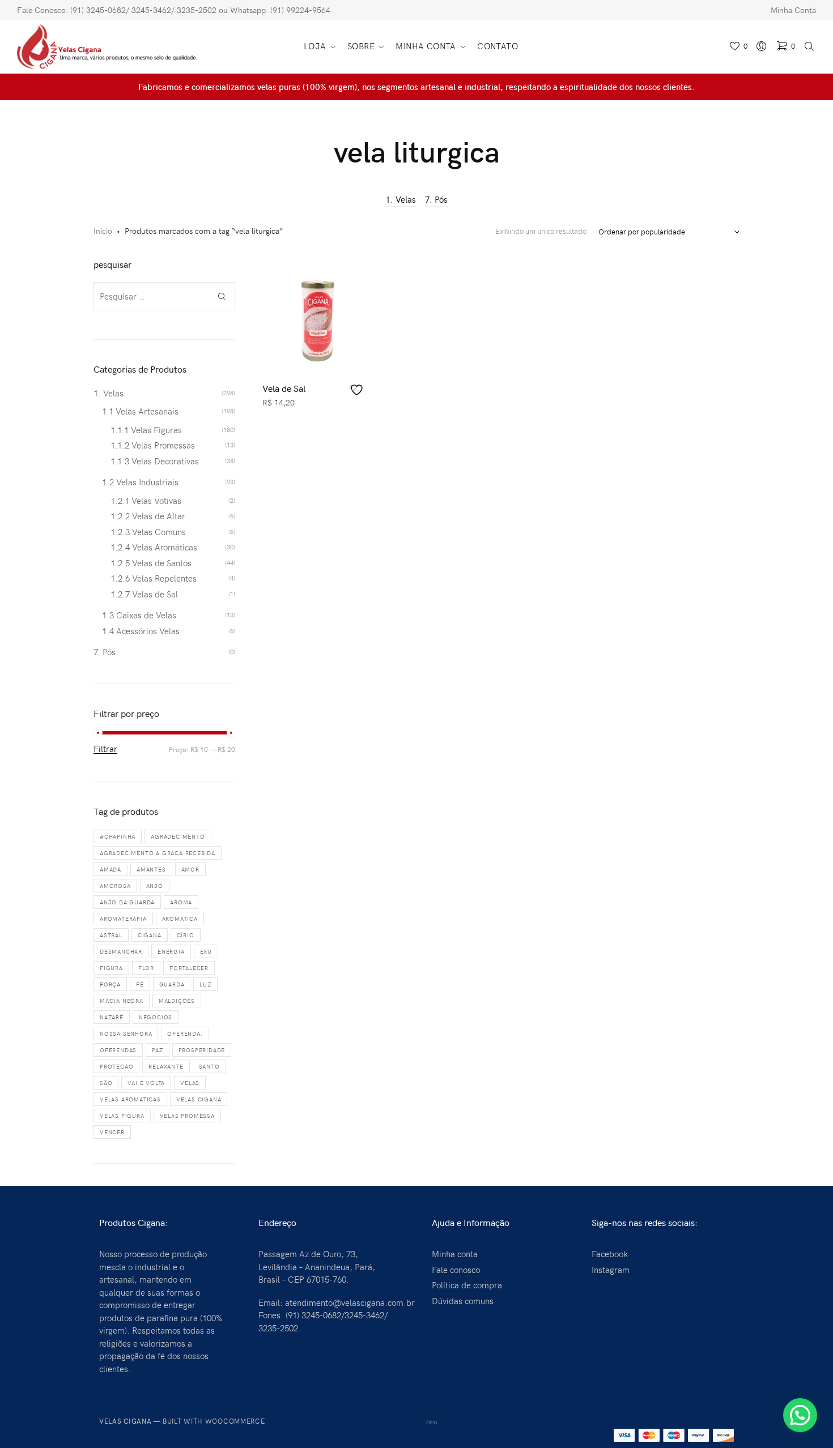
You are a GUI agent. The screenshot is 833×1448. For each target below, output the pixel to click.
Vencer (112, 1132)
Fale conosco (456, 1269)
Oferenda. (184, 1033)
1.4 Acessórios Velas (141, 631)
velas (189, 1083)
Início (103, 230)
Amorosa (115, 886)
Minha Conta (793, 10)
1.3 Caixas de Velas (139, 615)
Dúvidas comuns (463, 1300)
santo (209, 1066)
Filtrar (105, 749)
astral (111, 935)
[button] (800, 1415)
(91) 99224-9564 (300, 10)
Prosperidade (202, 1050)
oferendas (118, 1050)
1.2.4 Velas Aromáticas (153, 547)
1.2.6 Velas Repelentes (153, 578)
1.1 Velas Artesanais (140, 411)
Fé (140, 984)
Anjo (154, 886)
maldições (177, 1001)
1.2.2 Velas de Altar (147, 516)
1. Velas (400, 199)
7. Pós (436, 199)
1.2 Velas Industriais (140, 482)
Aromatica (180, 918)
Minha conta (455, 1253)
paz (157, 1050)
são (106, 1083)
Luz (205, 984)
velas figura (122, 1116)
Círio (185, 935)
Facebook (610, 1253)
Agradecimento (178, 836)
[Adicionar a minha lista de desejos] (358, 390)
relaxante (165, 1066)
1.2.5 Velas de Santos (151, 563)
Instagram (611, 1269)
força (110, 984)
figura (111, 968)
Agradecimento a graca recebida (157, 853)
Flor (146, 968)
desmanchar (121, 951)
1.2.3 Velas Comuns (148, 531)
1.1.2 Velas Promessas (152, 445)
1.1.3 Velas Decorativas (154, 461)
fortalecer (189, 968)
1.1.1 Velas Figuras (146, 429)
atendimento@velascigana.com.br (350, 1302)
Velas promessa (187, 1116)
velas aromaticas (130, 1099)
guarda (172, 984)
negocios (155, 1017)
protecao (116, 1066)
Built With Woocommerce (214, 1420)
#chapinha (117, 836)
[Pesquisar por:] (164, 296)
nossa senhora (126, 1033)
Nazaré (112, 1017)
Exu (206, 951)
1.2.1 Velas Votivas (145, 500)
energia (171, 951)
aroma (181, 902)
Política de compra (467, 1285)
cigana (150, 935)
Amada (110, 869)
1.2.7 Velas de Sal (144, 594)
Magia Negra (121, 1001)
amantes (151, 869)
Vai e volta (146, 1083)
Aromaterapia (123, 918)
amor (190, 869)
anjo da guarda (127, 902)
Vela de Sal (283, 388)
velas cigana (199, 1099)
